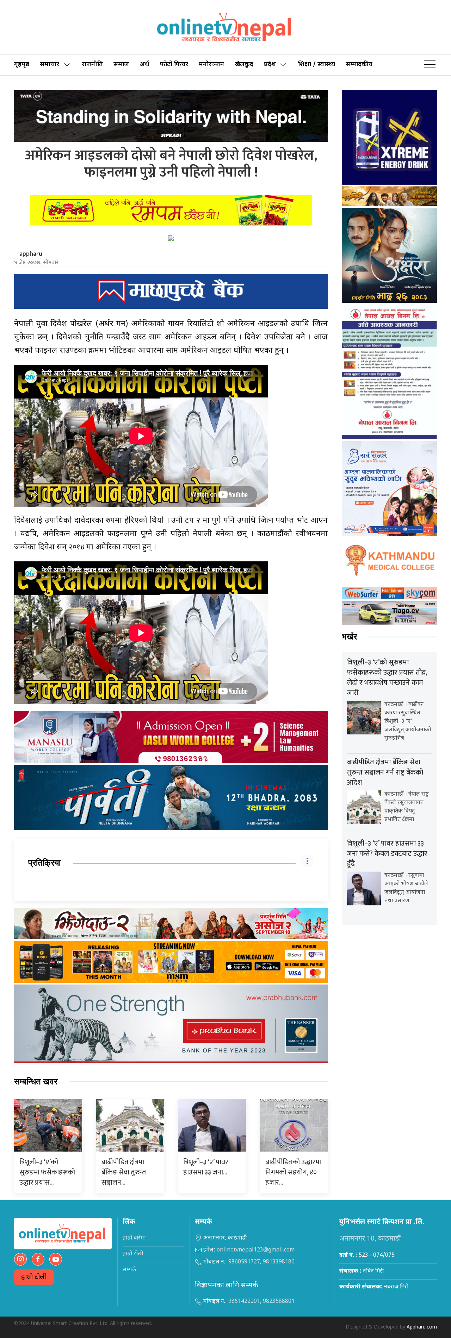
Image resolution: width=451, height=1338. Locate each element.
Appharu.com (422, 1327)
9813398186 (279, 1262)
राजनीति (92, 64)
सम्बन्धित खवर (35, 1082)
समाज (121, 64)
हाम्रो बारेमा (134, 1238)
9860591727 (244, 1262)
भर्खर (349, 637)
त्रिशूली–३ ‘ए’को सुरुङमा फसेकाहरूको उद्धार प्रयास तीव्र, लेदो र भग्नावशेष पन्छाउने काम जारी (387, 677)
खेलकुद (244, 64)
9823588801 (279, 1301)
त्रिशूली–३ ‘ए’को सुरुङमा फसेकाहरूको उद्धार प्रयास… (47, 1172)
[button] (430, 65)
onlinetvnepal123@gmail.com (256, 1250)
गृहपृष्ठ (21, 64)
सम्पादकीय (359, 64)
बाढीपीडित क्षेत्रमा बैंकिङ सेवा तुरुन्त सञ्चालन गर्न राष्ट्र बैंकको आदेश (385, 772)
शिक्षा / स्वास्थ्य (316, 64)
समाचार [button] (49, 64)
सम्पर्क (129, 1270)
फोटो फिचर (174, 64)
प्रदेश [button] (270, 64)
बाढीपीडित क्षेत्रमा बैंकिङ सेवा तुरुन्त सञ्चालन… (123, 1172)
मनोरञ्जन (211, 64)
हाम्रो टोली (34, 1277)
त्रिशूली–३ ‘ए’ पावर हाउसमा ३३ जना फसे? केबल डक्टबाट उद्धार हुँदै (387, 853)
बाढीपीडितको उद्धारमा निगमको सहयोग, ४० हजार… (293, 1172)
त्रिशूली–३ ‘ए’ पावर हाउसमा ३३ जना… (205, 1167)
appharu (30, 254)
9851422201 (244, 1301)
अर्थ (144, 64)
